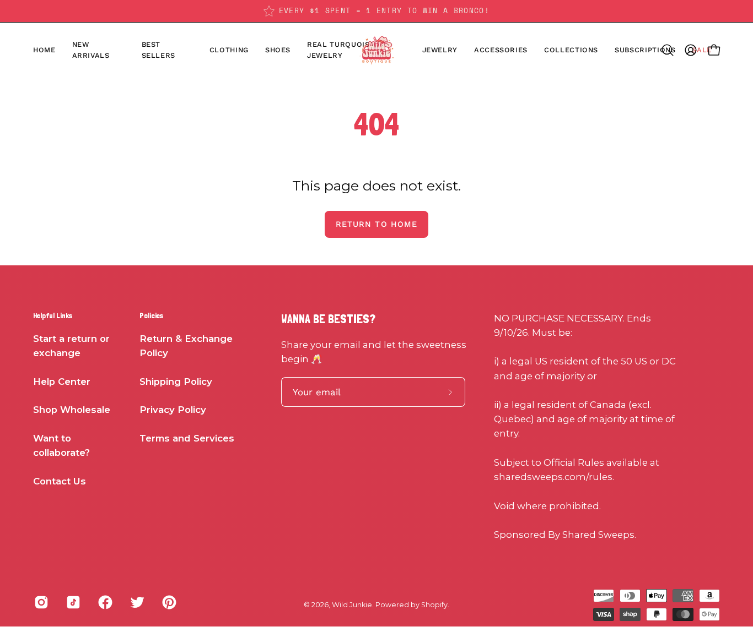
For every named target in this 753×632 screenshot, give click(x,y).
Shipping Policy (175, 381)
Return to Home (376, 224)
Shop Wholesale (71, 410)
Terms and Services (186, 438)
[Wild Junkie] (376, 50)
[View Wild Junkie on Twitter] (137, 602)
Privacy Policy (172, 410)
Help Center (61, 381)
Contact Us (59, 481)
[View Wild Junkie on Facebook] (105, 602)
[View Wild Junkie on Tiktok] (73, 602)
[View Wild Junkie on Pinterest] (169, 602)
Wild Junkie (352, 605)
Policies (151, 315)
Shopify (434, 605)
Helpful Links (52, 315)
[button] (278, 50)
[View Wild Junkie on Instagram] (41, 602)
